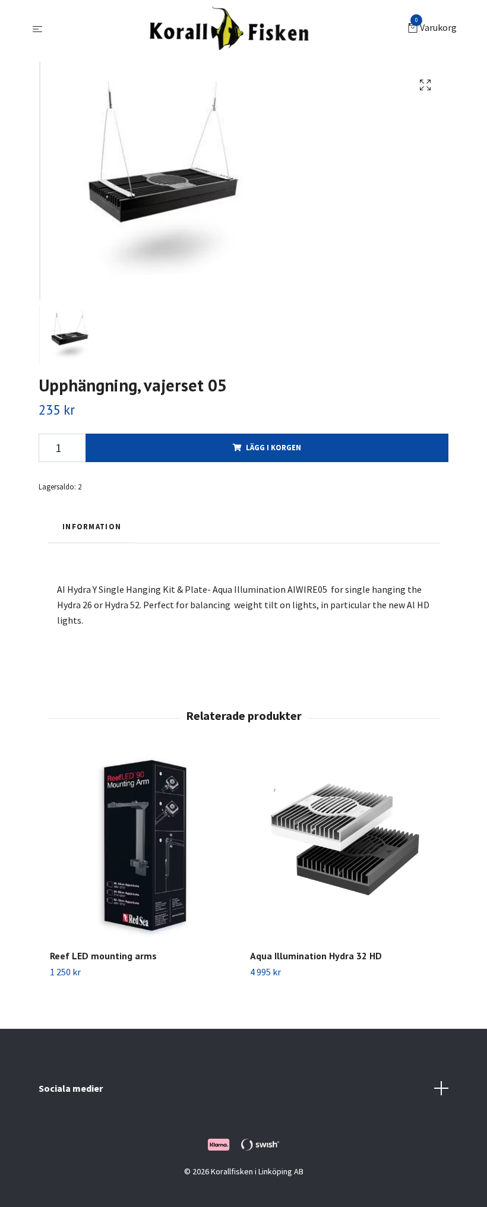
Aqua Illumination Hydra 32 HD (316, 956)
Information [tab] (91, 526)
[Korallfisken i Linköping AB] (228, 28)
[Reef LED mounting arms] (143, 847)
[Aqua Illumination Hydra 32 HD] (343, 847)
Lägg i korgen (273, 447)
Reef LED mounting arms (103, 956)
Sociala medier (71, 1088)
